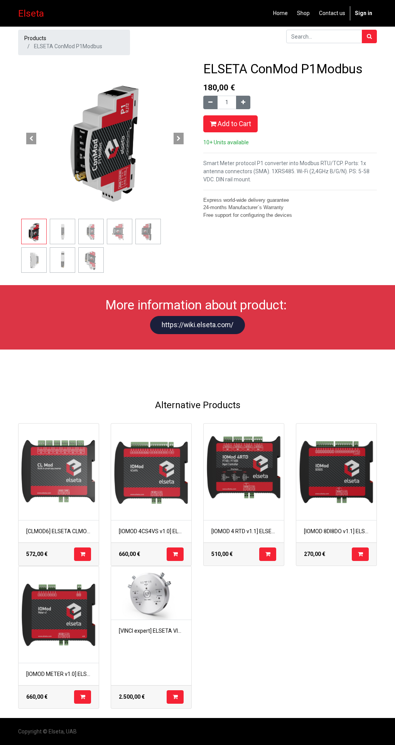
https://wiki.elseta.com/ (197, 325)
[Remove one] (210, 102)
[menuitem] (280, 13)
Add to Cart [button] (233, 124)
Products (35, 38)
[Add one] (243, 102)
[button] (31, 138)
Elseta (31, 13)
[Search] (369, 36)
